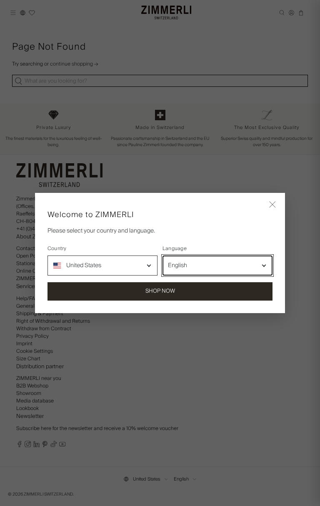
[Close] (272, 205)
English (177, 266)
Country (57, 249)
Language (174, 249)
